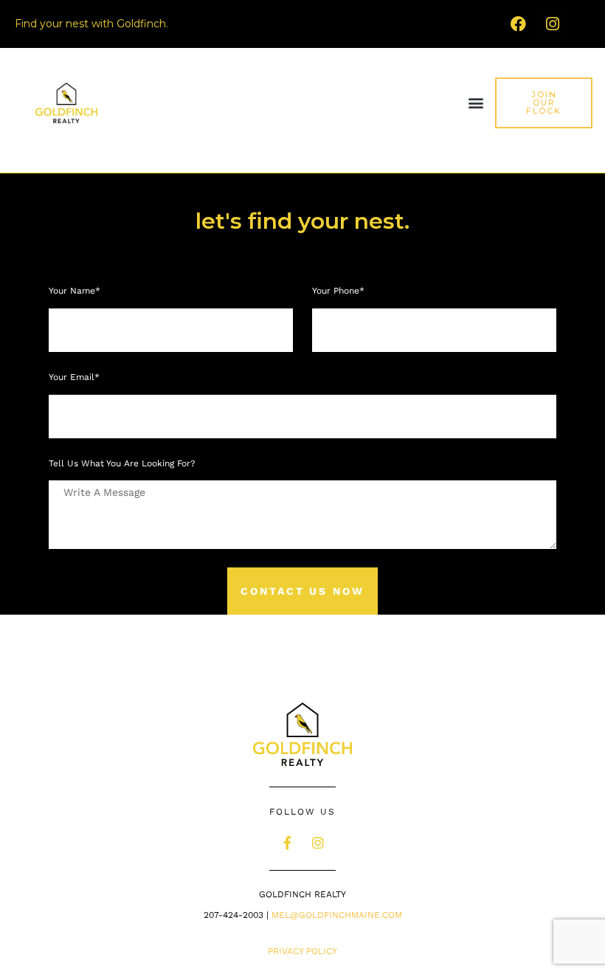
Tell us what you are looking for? (122, 463)
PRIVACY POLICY (302, 951)
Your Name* (76, 291)
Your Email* (76, 377)
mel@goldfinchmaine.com (337, 915)
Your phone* (339, 291)
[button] (476, 103)
